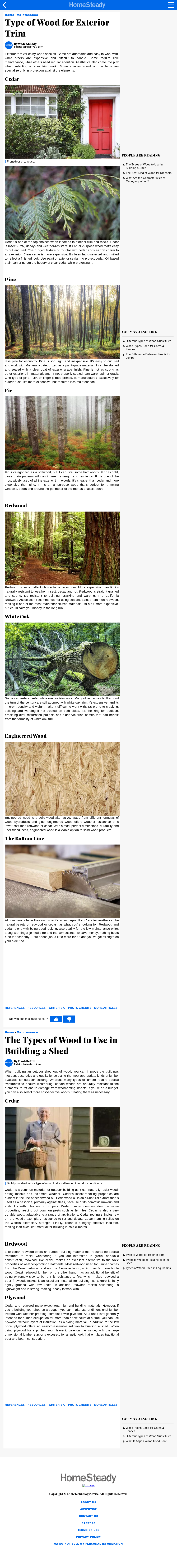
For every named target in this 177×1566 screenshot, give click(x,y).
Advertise (88, 1509)
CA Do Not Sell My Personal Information (88, 1544)
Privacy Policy (88, 1537)
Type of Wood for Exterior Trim (145, 1254)
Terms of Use (89, 1530)
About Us (88, 1502)
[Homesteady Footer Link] (88, 1478)
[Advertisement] (36, 978)
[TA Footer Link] (88, 1485)
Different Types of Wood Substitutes (148, 341)
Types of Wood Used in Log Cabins (148, 1268)
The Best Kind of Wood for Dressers (149, 172)
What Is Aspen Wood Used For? (146, 1441)
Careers (88, 1523)
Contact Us (88, 1516)
